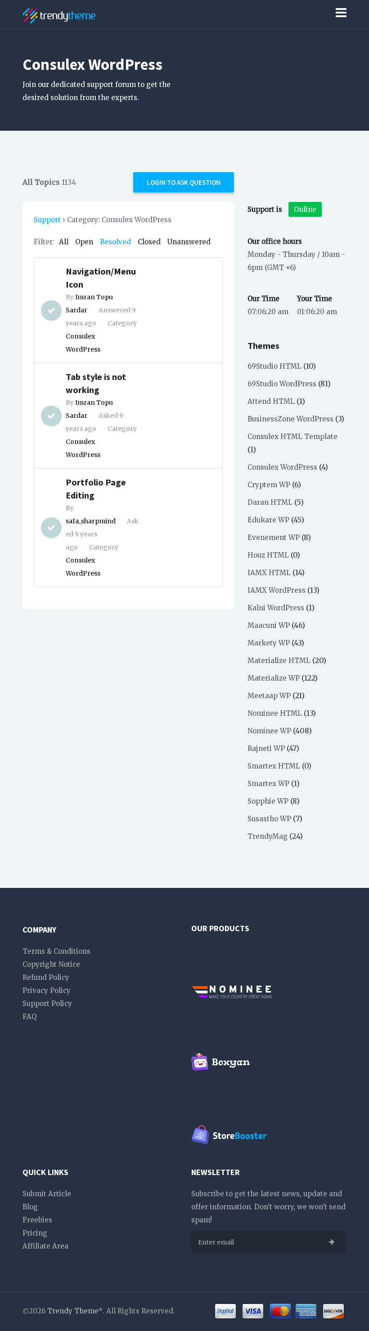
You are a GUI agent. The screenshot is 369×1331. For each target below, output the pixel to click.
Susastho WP (269, 818)
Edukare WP (268, 520)
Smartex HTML (274, 766)
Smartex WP (268, 783)
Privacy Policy (46, 990)
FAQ (29, 1016)
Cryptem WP (269, 484)
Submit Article (46, 1193)
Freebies (37, 1220)
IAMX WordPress (277, 590)
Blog (30, 1207)
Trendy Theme (73, 1311)
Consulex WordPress (282, 467)
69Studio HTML (275, 366)
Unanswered (189, 242)
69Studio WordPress (282, 384)
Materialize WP (274, 678)
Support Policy (47, 1003)
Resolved (115, 242)
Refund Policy (45, 977)
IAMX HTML (269, 572)
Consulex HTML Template (293, 436)
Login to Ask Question (183, 182)
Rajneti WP (266, 748)
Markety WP (269, 643)
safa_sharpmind (91, 521)
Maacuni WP (269, 625)
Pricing (34, 1233)
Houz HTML (268, 555)
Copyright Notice (51, 964)
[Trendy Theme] (58, 14)
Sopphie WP (268, 801)
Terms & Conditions (56, 951)
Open (84, 242)
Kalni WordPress (276, 608)
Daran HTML (270, 502)
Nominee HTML (275, 713)
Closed (149, 242)
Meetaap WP (269, 695)
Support (47, 219)
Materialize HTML (279, 660)
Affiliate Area (45, 1246)
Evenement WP (274, 537)
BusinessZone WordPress (290, 419)
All (63, 242)
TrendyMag (268, 836)
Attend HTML (271, 401)
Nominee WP (269, 731)
